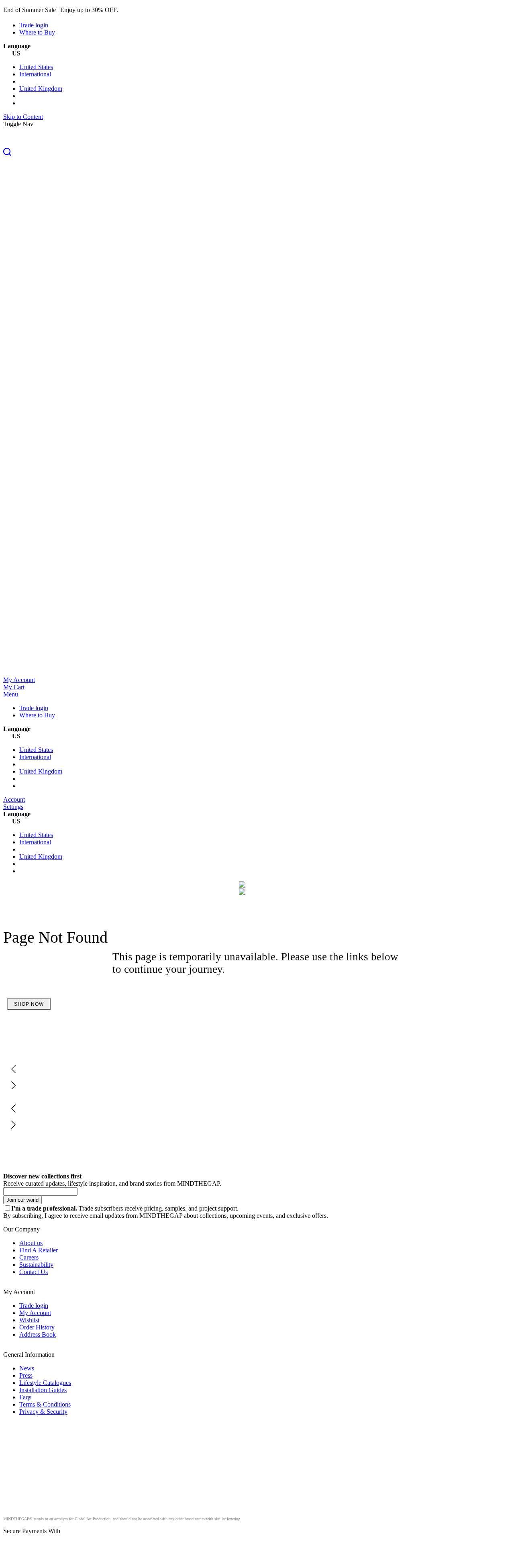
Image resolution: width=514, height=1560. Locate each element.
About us (31, 1242)
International (35, 74)
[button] (257, 152)
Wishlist (29, 1320)
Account (14, 799)
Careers (29, 1257)
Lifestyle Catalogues (45, 1382)
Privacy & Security (43, 1411)
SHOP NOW (29, 1004)
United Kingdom (40, 88)
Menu (10, 694)
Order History (37, 1327)
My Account (19, 679)
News (26, 1368)
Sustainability (36, 1264)
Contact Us (33, 1271)
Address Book (37, 1334)
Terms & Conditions (45, 1404)
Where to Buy (37, 32)
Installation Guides (43, 1389)
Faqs (25, 1397)
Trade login (33, 25)
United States (36, 66)
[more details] (138, 9)
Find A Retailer (38, 1250)
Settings (13, 806)
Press (26, 1375)
